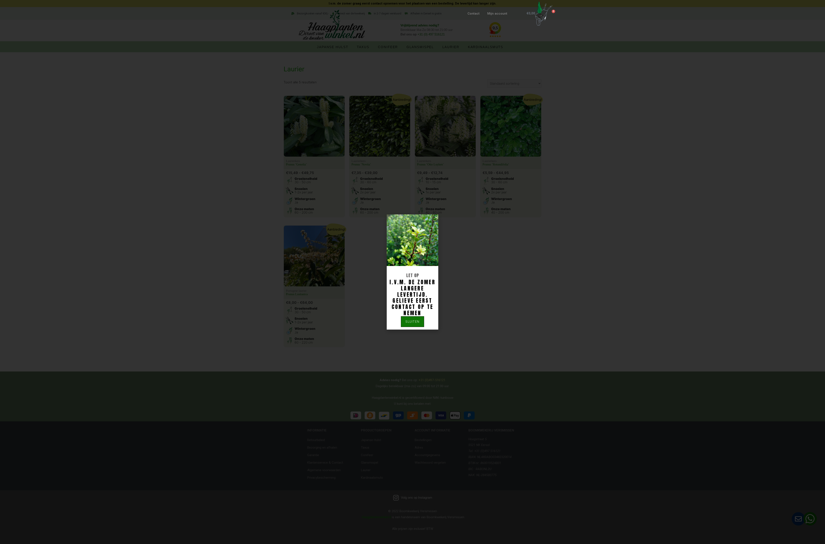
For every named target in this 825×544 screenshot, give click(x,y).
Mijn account (497, 13)
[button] (432, 220)
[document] (412, 272)
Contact (474, 13)
